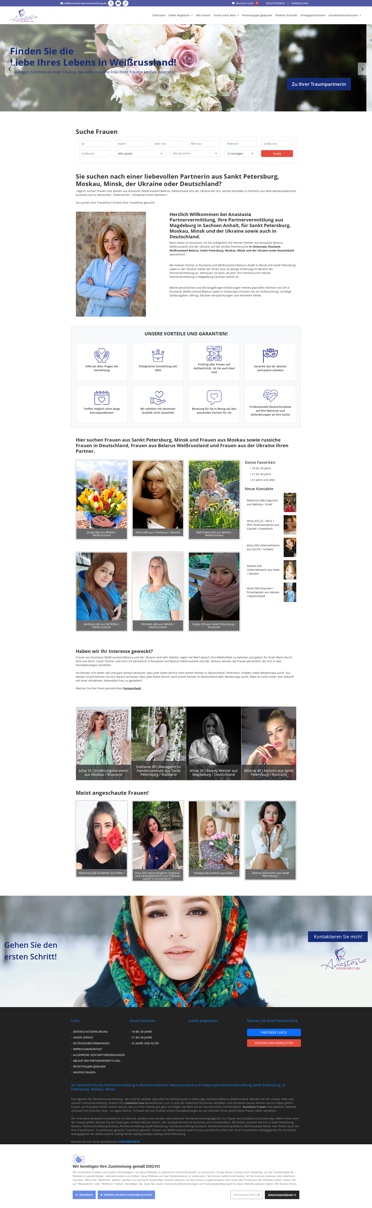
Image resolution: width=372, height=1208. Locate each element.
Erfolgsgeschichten (313, 15)
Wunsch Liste (246, 3)
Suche (277, 153)
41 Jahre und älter (263, 480)
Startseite (158, 15)
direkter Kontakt (286, 15)
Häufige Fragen (84, 1072)
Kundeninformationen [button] (344, 15)
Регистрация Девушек (257, 15)
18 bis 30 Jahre (261, 468)
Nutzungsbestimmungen (91, 1043)
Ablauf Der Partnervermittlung (96, 1060)
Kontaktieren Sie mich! (338, 936)
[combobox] (195, 153)
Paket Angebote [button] (179, 15)
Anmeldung (299, 3)
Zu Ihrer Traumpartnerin (324, 84)
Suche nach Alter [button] (225, 15)
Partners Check (274, 1032)
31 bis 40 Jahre (261, 474)
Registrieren (275, 3)
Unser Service (83, 1037)
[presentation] (9, 69)
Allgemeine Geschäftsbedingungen (99, 1055)
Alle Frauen (203, 15)
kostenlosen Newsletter (274, 1043)
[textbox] (195, 153)
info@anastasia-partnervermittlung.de (84, 3)
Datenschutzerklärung (90, 1031)
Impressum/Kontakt (87, 1049)
